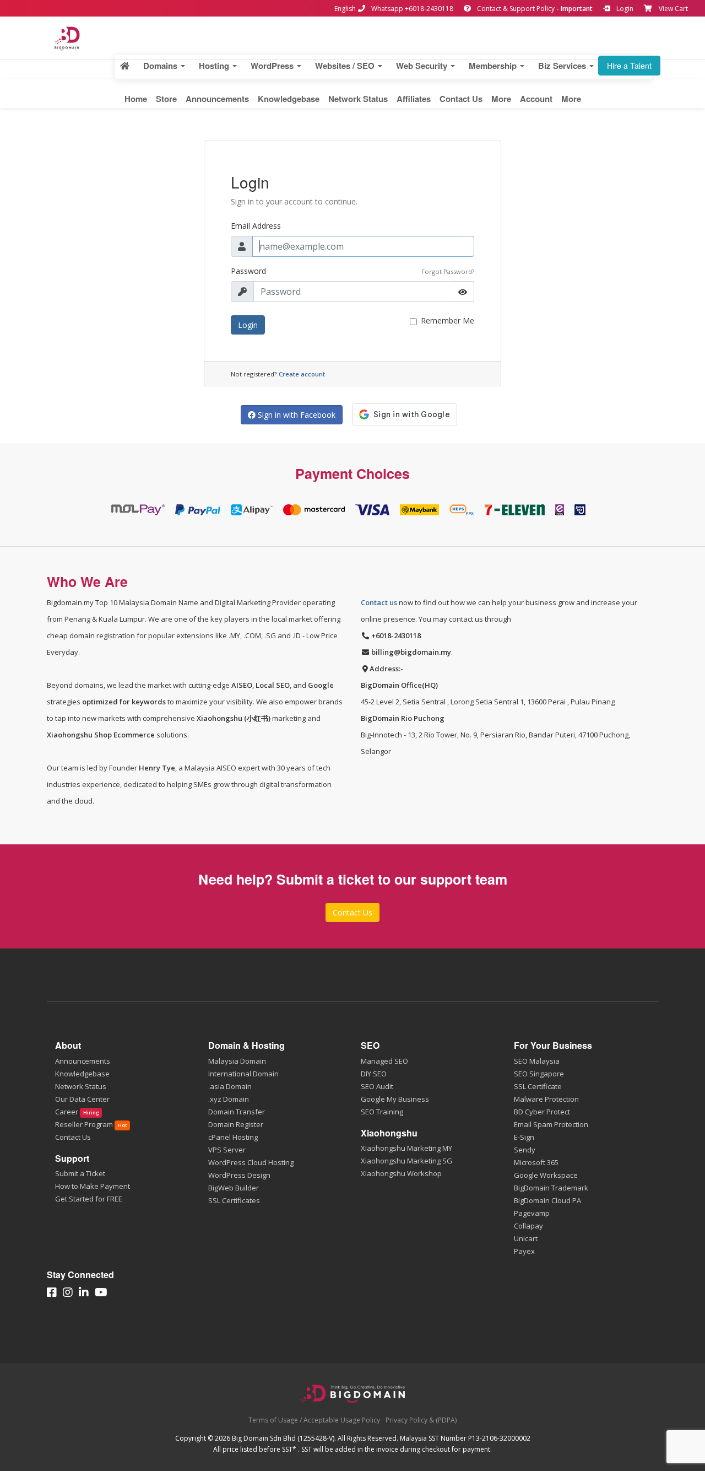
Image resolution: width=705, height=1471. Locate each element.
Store (166, 99)
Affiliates (414, 99)
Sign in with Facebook (295, 414)
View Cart (673, 8)
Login (624, 8)
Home (135, 99)
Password (248, 271)
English (345, 8)
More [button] (501, 99)
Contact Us (461, 99)
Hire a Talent (629, 65)
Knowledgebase (288, 99)
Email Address (256, 225)
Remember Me (447, 320)
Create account (302, 374)
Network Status (358, 99)
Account (536, 99)
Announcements (217, 99)
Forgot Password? (447, 271)
